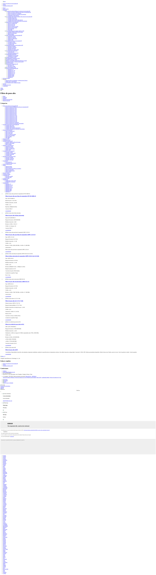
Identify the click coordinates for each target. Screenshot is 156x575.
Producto (4, 98)
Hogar (4, 96)
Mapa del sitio (28, 376)
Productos (5, 97)
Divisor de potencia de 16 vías (21, 377)
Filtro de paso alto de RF (11, 349)
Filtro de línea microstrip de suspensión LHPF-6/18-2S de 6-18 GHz (22, 256)
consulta (7, 210)
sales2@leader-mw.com (7, 400)
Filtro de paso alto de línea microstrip (14, 215)
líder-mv (2, 388)
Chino (1, 88)
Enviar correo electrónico (5, 386)
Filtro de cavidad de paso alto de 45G (14, 324)
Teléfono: (5, 371)
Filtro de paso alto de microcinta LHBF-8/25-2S (17, 281)
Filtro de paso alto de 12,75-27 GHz (14, 301)
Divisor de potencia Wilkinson (9, 377)
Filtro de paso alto (6, 100)
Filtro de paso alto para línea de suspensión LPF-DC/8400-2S (20, 196)
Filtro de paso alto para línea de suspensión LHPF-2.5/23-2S (20, 234)
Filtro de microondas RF (7, 99)
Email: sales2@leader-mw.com (9, 372)
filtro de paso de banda (31, 377)
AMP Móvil (34, 376)
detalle (10, 210)
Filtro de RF (38, 377)
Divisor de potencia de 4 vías (55, 377)
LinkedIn (2, 387)
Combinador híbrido (45, 377)
